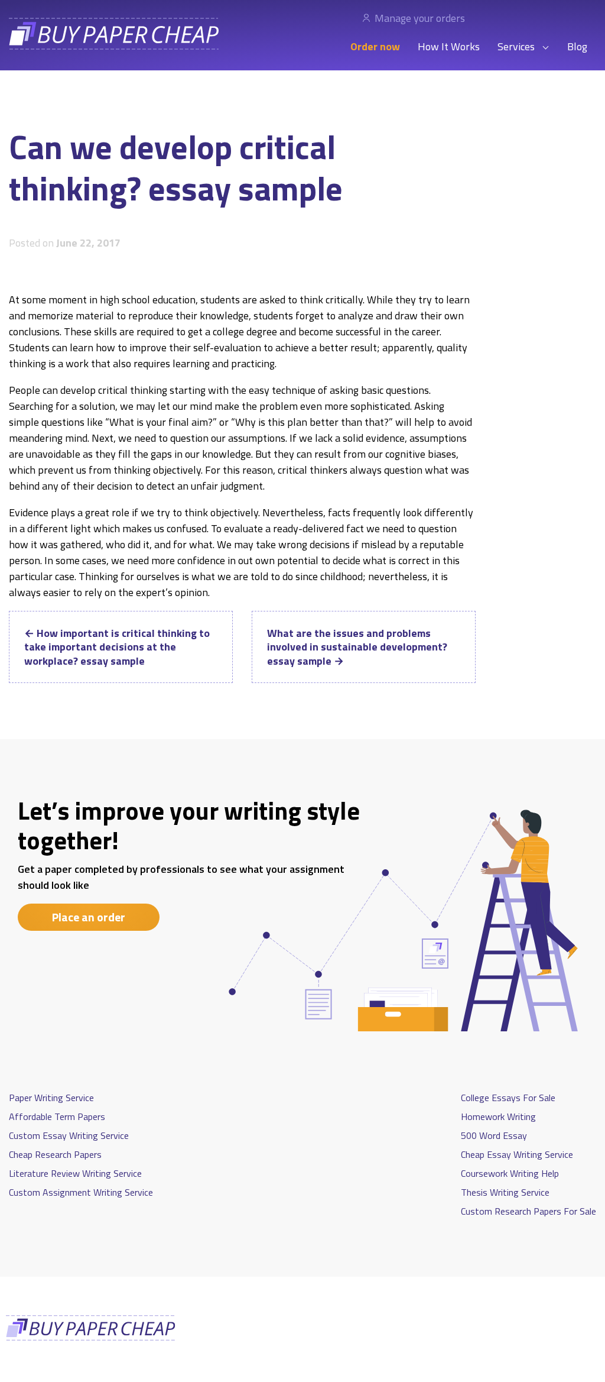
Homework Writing (498, 1116)
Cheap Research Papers (55, 1154)
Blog (577, 46)
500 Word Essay (494, 1135)
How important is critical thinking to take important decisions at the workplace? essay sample (117, 647)
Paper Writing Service (51, 1097)
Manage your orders (420, 18)
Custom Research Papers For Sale (528, 1211)
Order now (375, 46)
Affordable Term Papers (57, 1116)
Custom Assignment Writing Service (81, 1192)
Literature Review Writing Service (75, 1173)
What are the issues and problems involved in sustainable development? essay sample (357, 647)
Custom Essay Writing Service (69, 1135)
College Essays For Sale (508, 1097)
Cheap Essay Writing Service (517, 1154)
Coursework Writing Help (510, 1173)
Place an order (88, 917)
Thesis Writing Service (505, 1192)
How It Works (449, 46)
